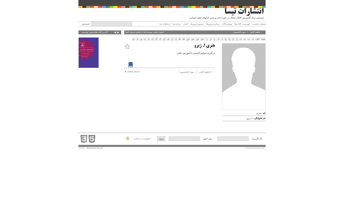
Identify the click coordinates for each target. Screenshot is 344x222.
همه (263, 39)
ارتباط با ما (165, 23)
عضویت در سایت (142, 138)
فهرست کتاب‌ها (242, 23)
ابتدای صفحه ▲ (131, 71)
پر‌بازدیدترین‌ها (213, 23)
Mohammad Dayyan (94, 148)
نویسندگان (227, 23)
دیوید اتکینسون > (239, 32)
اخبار (185, 23)
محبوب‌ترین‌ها (197, 23)
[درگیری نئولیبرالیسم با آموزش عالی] (88, 53)
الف (257, 39)
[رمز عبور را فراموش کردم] (127, 139)
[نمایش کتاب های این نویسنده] (129, 63)
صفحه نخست (259, 23)
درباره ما (177, 23)
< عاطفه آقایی (256, 32)
